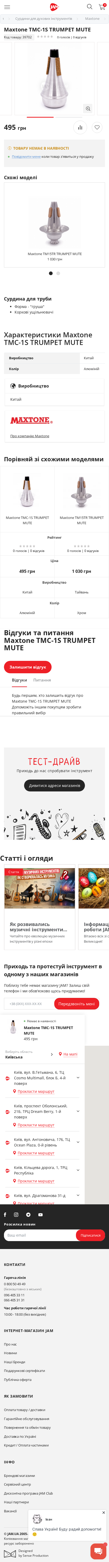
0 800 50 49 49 (14, 1284)
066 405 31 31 (14, 1300)
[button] (89, 6)
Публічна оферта (17, 1379)
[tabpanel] (54, 78)
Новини (10, 1353)
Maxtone (92, 18)
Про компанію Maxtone (29, 436)
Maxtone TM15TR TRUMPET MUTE (55, 253)
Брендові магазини (19, 1475)
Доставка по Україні (20, 1436)
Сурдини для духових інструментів (43, 18)
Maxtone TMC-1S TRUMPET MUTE (27, 520)
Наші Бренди (14, 1362)
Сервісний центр (17, 1484)
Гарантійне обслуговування (26, 1418)
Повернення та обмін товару (27, 1427)
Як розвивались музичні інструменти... (38, 927)
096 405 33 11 (14, 1295)
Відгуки (19, 680)
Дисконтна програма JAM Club (28, 1493)
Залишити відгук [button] (28, 667)
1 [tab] (40, 117)
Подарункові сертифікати (24, 1370)
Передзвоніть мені (76, 1003)
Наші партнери (16, 1502)
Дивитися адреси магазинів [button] (54, 785)
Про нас (10, 1344)
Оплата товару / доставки (24, 1409)
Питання (42, 680)
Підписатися (91, 1235)
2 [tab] (68, 117)
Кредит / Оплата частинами (26, 1445)
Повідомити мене (26, 157)
